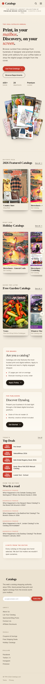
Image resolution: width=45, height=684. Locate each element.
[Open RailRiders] (11, 108)
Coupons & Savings (10, 636)
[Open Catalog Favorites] (27, 130)
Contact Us (7, 621)
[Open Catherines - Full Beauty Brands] (36, 126)
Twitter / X (6, 658)
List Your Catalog (9, 615)
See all (37, 163)
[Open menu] (41, 3)
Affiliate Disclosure (10, 624)
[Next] (42, 188)
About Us (6, 612)
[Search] (35, 3)
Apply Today (14, 383)
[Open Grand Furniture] (17, 130)
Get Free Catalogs (12, 69)
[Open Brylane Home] (26, 115)
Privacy (11, 680)
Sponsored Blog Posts (11, 618)
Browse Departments (13, 75)
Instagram (6, 661)
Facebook (6, 654)
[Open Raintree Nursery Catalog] (18, 102)
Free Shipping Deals (10, 639)
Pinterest (6, 664)
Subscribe (37, 599)
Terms (5, 680)
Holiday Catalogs (9, 642)
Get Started (13, 425)
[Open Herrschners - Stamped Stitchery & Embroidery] (28, 104)
